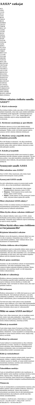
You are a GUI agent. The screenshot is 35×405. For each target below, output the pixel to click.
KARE (30, 399)
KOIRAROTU (4, 402)
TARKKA (3, 399)
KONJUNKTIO (16, 402)
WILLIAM (20, 401)
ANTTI (27, 401)
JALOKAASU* (11, 401)
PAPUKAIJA (12, 399)
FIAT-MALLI (22, 399)
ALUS (2, 401)
